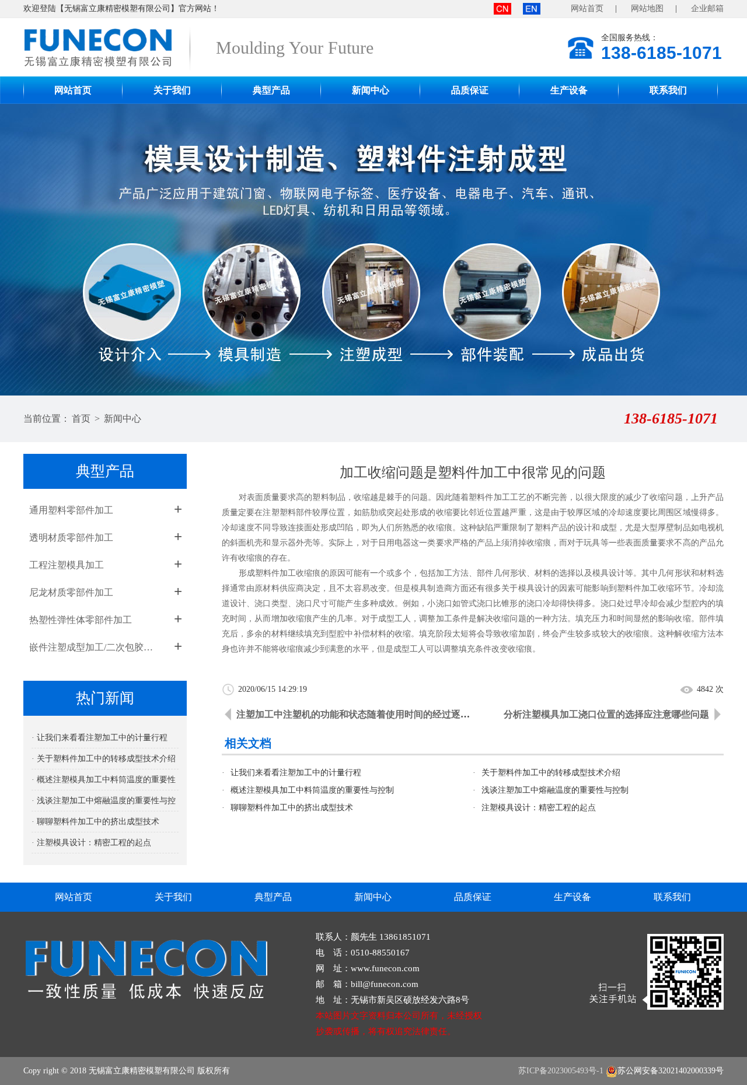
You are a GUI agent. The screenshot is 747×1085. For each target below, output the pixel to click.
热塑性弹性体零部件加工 (80, 620)
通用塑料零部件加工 (71, 510)
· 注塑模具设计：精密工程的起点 (91, 842)
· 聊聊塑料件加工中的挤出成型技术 (95, 821)
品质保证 (469, 90)
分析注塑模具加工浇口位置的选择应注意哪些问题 (606, 714)
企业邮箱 (707, 8)
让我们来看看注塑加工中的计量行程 (296, 772)
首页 (81, 419)
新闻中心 (370, 90)
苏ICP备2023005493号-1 (560, 1070)
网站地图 (647, 8)
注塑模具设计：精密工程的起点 (538, 807)
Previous (20, 249)
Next (726, 249)
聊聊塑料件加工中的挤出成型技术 (292, 807)
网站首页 (587, 8)
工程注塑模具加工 (66, 565)
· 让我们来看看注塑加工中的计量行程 (99, 737)
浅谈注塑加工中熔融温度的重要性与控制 (555, 790)
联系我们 (668, 90)
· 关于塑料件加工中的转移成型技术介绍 (104, 758)
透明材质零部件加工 (71, 537)
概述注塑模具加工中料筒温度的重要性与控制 (312, 790)
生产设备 (569, 90)
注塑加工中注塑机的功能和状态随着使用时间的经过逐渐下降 (362, 714)
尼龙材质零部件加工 (71, 592)
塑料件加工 (275, 573)
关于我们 (172, 90)
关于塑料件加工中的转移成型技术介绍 (550, 772)
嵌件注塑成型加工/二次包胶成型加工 (94, 647)
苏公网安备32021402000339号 (670, 1070)
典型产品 (271, 90)
